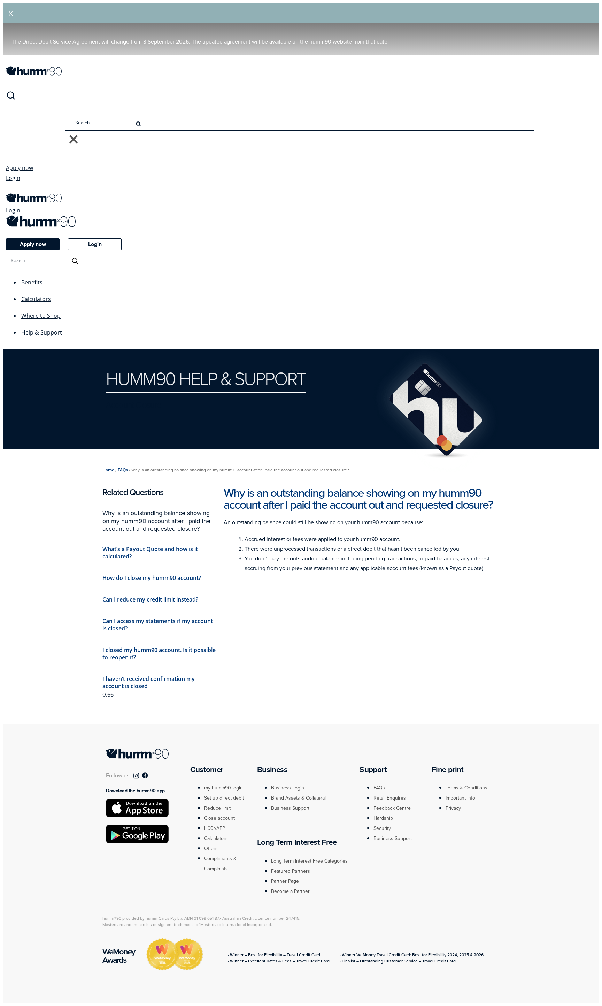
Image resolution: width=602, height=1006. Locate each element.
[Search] (11, 98)
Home (108, 470)
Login (13, 178)
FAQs (123, 470)
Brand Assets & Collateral (298, 798)
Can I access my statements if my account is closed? (157, 624)
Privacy (453, 808)
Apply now (19, 168)
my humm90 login (223, 788)
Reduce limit (217, 808)
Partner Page (285, 881)
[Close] (73, 140)
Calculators (36, 299)
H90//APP (214, 828)
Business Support (290, 808)
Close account (219, 818)
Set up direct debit (224, 798)
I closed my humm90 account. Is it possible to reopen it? (159, 653)
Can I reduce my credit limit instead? (150, 599)
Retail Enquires (389, 798)
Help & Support (41, 332)
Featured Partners (290, 871)
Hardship (383, 818)
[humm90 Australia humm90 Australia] (34, 73)
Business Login (287, 788)
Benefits (32, 282)
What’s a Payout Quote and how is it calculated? (150, 552)
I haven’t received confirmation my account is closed (148, 682)
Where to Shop (41, 316)
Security (382, 828)
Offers (211, 848)
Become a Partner (290, 891)
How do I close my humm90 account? (151, 578)
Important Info (460, 798)
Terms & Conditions (466, 788)
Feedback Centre (392, 808)
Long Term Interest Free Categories (309, 861)
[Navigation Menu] (9, 189)
